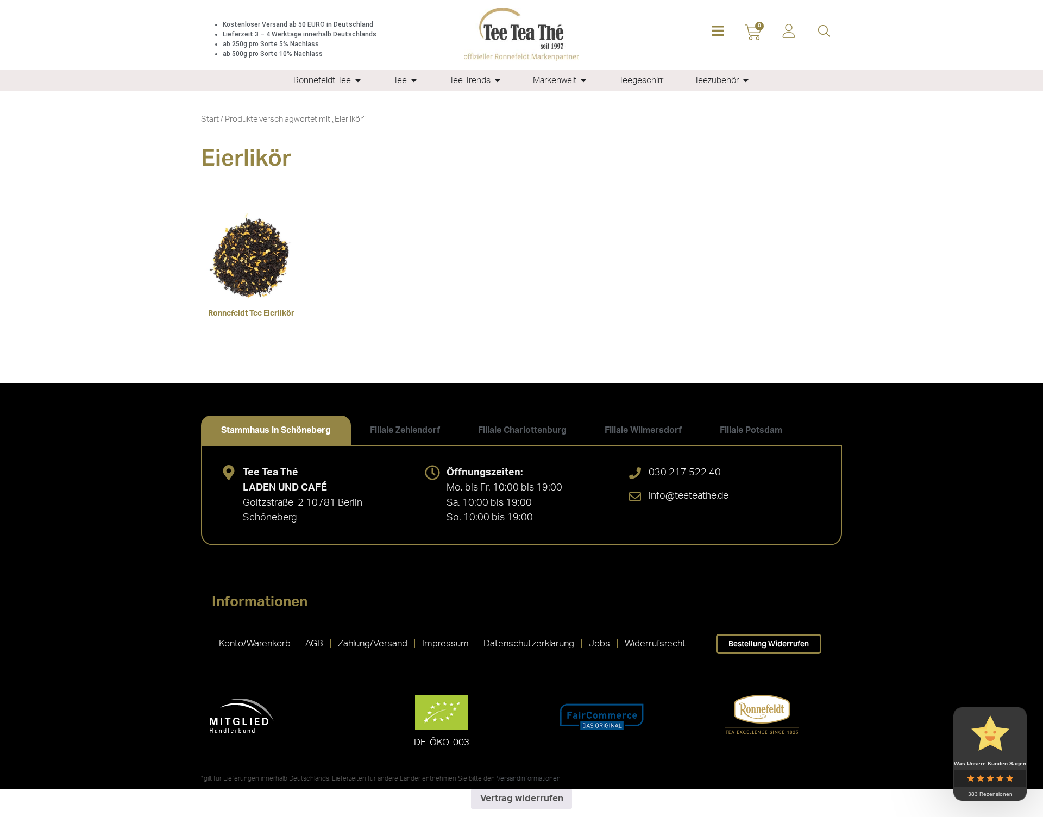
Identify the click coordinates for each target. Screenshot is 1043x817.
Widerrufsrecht (655, 643)
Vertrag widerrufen (521, 798)
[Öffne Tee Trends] (497, 80)
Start (210, 119)
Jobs (599, 643)
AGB (314, 643)
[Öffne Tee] (414, 80)
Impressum (445, 643)
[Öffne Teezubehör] (746, 80)
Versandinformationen (529, 778)
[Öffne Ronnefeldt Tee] (358, 80)
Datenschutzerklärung (528, 643)
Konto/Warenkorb (255, 643)
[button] (718, 32)
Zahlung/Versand (372, 643)
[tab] (276, 430)
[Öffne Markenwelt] (583, 80)
